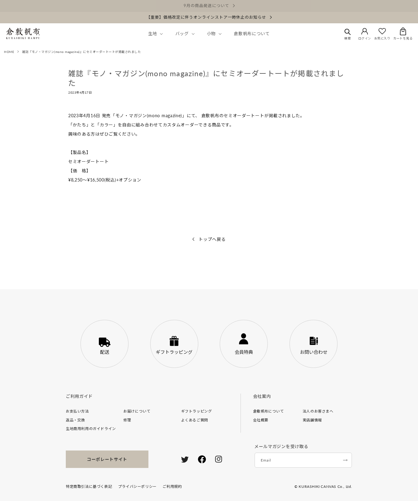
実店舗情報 (312, 420)
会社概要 (260, 420)
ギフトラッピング (196, 411)
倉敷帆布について (268, 411)
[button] (154, 33)
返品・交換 (75, 420)
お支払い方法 (77, 411)
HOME (9, 51)
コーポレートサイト (107, 459)
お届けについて (136, 411)
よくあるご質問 (194, 420)
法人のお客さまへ (318, 411)
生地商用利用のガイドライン (91, 428)
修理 (127, 420)
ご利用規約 (172, 486)
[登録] (345, 460)
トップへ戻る (211, 239)
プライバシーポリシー (137, 486)
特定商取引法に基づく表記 (89, 486)
